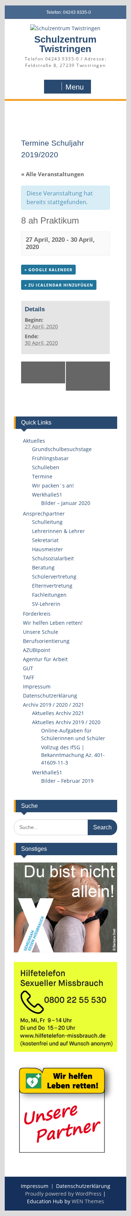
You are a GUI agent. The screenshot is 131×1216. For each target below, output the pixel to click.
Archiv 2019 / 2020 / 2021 (53, 704)
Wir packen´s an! (53, 485)
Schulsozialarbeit (53, 558)
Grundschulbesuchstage (62, 449)
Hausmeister (47, 549)
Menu (75, 87)
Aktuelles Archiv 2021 (58, 713)
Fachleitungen (49, 594)
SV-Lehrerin (46, 603)
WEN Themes (88, 1201)
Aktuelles (34, 440)
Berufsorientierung (46, 640)
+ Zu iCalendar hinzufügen (58, 285)
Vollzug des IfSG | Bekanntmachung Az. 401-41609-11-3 (73, 755)
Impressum (37, 686)
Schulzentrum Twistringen (65, 44)
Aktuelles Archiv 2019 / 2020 (66, 722)
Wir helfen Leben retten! (53, 622)
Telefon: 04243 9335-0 (68, 12)
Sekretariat (45, 540)
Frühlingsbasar (50, 458)
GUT (28, 668)
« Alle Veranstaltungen (52, 174)
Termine (42, 476)
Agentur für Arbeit (45, 659)
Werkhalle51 (47, 494)
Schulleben (45, 467)
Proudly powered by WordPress (63, 1193)
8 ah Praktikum (42, 372)
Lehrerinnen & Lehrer (58, 531)
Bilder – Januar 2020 (65, 503)
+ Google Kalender (48, 269)
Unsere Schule (40, 631)
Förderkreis (37, 613)
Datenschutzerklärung (50, 695)
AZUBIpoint (36, 650)
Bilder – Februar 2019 (67, 780)
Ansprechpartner (44, 513)
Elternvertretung (52, 585)
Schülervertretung (54, 576)
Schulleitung (47, 521)
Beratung (43, 567)
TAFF (28, 677)
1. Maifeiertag (88, 376)
